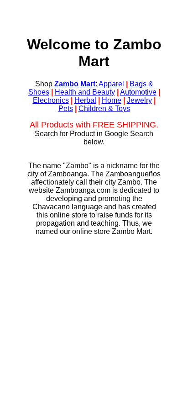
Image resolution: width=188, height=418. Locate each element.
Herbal (85, 100)
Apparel (111, 84)
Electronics (51, 100)
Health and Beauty (85, 92)
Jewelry (139, 100)
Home (111, 100)
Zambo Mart (74, 84)
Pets (65, 108)
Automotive (138, 92)
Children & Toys (104, 108)
